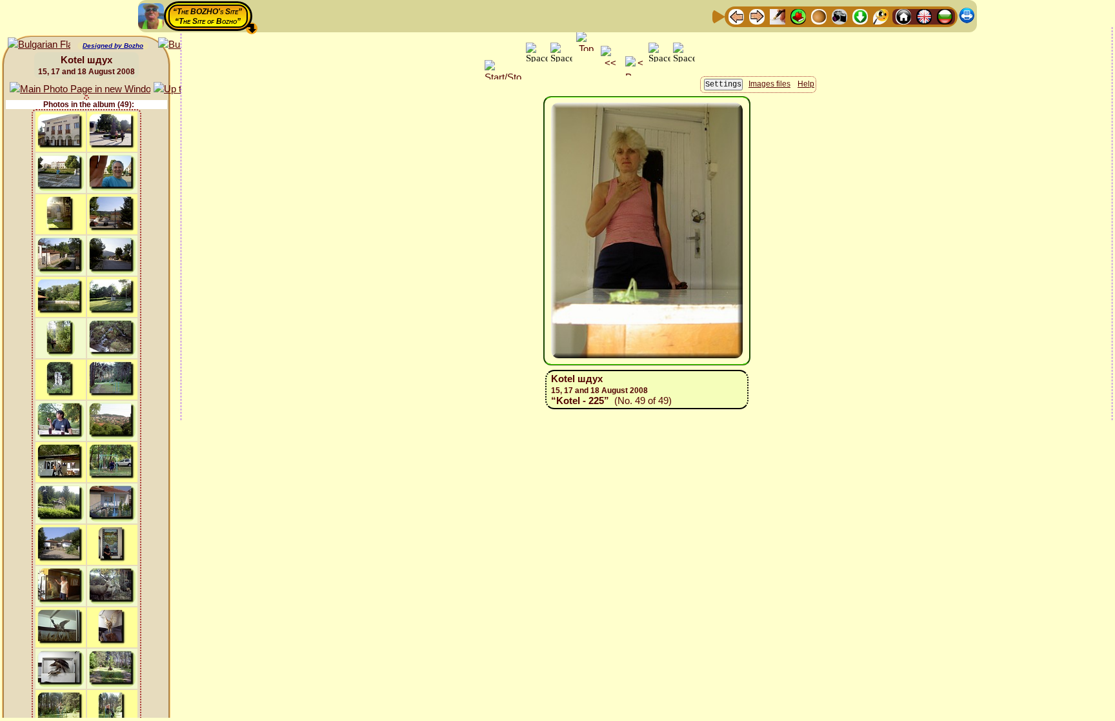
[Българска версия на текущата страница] (39, 45)
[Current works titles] (819, 15)
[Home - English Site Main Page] (924, 15)
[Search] (881, 15)
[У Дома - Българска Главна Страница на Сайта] (944, 15)
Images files (769, 83)
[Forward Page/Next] (757, 15)
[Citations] (798, 15)
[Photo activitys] (839, 15)
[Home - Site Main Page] (903, 15)
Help (806, 83)
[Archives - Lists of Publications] (777, 15)
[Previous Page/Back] (736, 15)
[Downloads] (860, 15)
